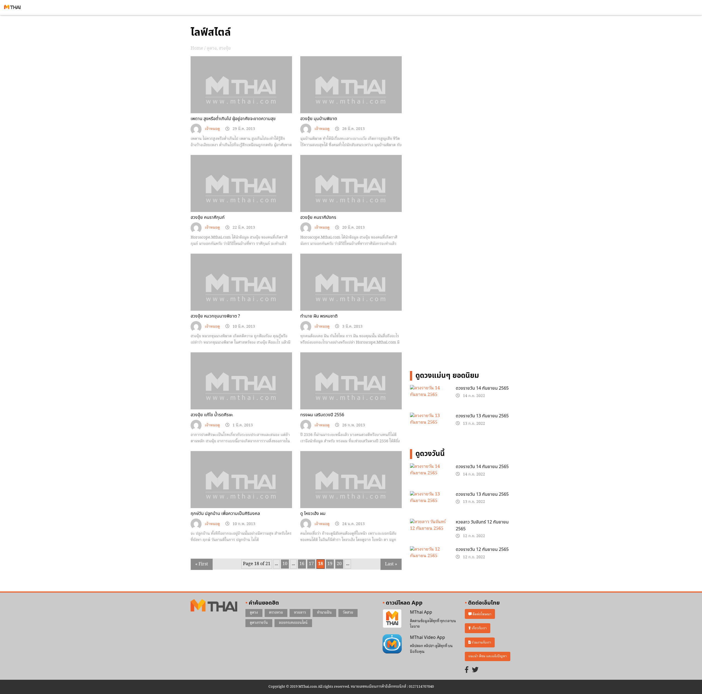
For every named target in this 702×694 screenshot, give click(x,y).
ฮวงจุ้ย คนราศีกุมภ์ (208, 217)
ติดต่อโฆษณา (481, 614)
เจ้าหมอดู (212, 129)
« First (201, 564)
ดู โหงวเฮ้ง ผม (312, 513)
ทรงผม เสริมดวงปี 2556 (322, 415)
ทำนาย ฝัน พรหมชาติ (319, 316)
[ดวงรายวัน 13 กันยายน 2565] (429, 426)
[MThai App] (392, 618)
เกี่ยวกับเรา (479, 628)
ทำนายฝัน (324, 613)
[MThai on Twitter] (475, 670)
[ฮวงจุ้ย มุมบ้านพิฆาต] (351, 94)
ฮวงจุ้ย (225, 48)
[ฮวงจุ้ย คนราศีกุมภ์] (241, 193)
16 (301, 564)
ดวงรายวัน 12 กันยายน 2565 (482, 549)
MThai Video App (427, 637)
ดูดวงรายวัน (259, 623)
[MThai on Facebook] (467, 670)
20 (339, 564)
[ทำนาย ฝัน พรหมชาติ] (351, 291)
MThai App (421, 612)
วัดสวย (348, 613)
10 (284, 564)
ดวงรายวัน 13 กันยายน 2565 (482, 416)
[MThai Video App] (392, 643)
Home (197, 48)
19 (329, 564)
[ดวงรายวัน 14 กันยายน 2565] (429, 398)
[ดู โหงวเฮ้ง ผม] (351, 489)
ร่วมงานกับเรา (481, 642)
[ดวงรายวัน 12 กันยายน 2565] (429, 559)
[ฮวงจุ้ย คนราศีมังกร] (351, 193)
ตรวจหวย (276, 613)
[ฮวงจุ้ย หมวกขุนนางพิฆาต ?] (241, 291)
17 (311, 564)
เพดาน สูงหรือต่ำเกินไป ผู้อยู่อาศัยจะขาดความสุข (233, 118)
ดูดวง (212, 48)
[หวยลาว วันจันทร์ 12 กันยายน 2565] (429, 532)
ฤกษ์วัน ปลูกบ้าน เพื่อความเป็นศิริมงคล (225, 513)
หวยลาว (300, 613)
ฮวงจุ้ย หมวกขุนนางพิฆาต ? (215, 316)
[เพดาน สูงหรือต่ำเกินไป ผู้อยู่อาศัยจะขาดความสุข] (241, 94)
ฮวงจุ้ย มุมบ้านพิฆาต (318, 118)
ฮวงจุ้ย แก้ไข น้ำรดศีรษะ (212, 415)
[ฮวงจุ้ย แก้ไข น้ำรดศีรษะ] (241, 390)
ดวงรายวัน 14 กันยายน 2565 (482, 388)
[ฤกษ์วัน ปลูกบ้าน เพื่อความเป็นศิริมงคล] (241, 489)
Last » (391, 564)
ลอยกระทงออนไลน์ (293, 623)
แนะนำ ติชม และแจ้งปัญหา (487, 656)
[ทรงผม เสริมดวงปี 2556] (351, 390)
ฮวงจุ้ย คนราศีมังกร (318, 217)
